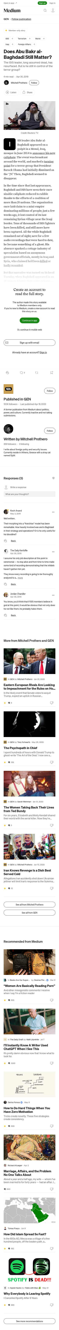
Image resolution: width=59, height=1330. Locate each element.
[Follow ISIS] (12, 38)
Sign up (42, 3)
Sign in (52, 3)
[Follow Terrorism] (30, 38)
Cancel (37, 496)
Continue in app (29, 320)
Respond (47, 496)
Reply (13, 540)
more (20, 577)
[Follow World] (44, 38)
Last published (33, 404)
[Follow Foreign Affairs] (34, 44)
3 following (24, 444)
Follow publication (21, 19)
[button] (29, 115)
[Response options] (53, 512)
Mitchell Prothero (19, 82)
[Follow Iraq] (12, 44)
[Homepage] (12, 10)
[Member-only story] (5, 703)
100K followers (10, 404)
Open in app (9, 3)
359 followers (10, 444)
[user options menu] (53, 10)
